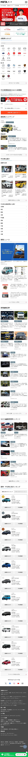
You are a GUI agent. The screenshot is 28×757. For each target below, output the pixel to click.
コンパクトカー (8, 700)
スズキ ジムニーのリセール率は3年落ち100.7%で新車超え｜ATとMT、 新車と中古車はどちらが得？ (18, 384)
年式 (2, 107)
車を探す (20, 29)
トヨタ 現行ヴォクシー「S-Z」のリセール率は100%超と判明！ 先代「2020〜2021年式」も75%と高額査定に (18, 395)
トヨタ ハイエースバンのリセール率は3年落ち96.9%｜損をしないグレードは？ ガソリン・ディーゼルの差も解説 (20, 324)
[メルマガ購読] (22, 683)
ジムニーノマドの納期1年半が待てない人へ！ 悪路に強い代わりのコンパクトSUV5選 (7, 344)
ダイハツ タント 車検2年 (20, 174)
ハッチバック (15, 700)
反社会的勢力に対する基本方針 (15, 743)
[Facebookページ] (9, 683)
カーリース (22, 5)
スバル (20, 692)
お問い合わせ (11, 741)
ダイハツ (5, 694)
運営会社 (2, 741)
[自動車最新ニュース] (5, 683)
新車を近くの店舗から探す (21, 34)
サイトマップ (7, 744)
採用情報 (6, 741)
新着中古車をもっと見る (14, 200)
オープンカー (14, 703)
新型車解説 (13, 352)
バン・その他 (13, 705)
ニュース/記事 (4, 717)
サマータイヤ (12, 715)
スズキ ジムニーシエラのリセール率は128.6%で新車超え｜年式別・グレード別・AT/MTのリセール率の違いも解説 (18, 375)
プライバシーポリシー (5, 743)
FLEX (15, 735)
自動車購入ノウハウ (12, 136)
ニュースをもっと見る (14, 302)
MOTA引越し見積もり (13, 729)
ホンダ (13, 692)
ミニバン (20, 702)
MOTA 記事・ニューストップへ (14, 413)
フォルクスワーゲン (17, 696)
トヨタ (2, 692)
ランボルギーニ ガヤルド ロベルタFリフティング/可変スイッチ (20, 191)
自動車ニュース (4, 719)
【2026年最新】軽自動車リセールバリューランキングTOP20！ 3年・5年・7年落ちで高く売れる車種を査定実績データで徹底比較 (17, 140)
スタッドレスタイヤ (5, 715)
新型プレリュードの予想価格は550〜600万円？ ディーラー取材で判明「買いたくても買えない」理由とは (18, 445)
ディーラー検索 (21, 709)
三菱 (2, 694)
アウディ (24, 696)
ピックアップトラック (5, 705)
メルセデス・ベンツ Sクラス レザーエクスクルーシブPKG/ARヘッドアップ (7, 191)
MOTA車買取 (3, 5)
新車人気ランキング (5, 711)
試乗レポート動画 (4, 721)
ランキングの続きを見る (14, 674)
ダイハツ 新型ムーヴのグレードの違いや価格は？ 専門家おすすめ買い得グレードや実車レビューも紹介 (18, 465)
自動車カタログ (10, 5)
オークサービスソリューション (7, 735)
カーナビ (18, 715)
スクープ (16, 432)
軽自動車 (2, 700)
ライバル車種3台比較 (5, 723)
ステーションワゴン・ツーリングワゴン (9, 702)
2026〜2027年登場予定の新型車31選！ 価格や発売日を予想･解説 (7, 435)
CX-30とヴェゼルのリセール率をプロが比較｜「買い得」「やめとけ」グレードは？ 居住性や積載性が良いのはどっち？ (7, 325)
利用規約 (16, 741)
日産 (10, 692)
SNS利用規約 (21, 741)
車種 (2, 103)
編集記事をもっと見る (14, 481)
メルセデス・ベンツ (5, 696)
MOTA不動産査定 (4, 729)
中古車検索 (17, 5)
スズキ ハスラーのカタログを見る (14, 154)
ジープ (12, 698)
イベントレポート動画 (21, 723)
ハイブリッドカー (21, 703)
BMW (11, 696)
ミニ (2, 698)
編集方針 (2, 744)
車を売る (7, 29)
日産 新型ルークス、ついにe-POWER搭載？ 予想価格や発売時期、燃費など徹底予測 (18, 474)
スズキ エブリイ (5, 174)
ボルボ (5, 698)
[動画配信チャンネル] (18, 683)
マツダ (17, 692)
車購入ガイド (13, 461)
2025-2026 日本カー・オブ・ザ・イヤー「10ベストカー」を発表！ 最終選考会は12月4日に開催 (20, 277)
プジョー (16, 698)
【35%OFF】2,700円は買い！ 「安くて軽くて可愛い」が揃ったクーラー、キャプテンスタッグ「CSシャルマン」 (18, 285)
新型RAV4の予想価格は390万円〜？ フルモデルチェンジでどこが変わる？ (20, 435)
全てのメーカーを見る (14, 83)
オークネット (3, 733)
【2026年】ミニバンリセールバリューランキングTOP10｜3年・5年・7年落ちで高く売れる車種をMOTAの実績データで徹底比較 (18, 405)
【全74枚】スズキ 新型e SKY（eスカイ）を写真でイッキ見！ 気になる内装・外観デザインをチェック (18, 355)
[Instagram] (14, 683)
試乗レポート (16, 719)
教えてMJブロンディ (5, 724)
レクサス (6, 692)
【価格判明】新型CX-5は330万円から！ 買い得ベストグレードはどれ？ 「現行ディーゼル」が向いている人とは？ (14, 454)
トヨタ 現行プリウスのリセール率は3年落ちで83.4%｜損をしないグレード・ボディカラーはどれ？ (20, 345)
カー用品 (3, 713)
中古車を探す (7, 34)
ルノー (8, 698)
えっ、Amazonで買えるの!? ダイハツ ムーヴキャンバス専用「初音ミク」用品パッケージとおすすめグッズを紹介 (7, 277)
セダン (20, 700)
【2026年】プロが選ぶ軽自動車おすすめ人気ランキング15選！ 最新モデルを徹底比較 (17, 148)
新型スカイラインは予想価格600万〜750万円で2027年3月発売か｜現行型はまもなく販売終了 (18, 24)
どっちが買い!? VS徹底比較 (14, 721)
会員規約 (23, 743)
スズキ (24, 692)
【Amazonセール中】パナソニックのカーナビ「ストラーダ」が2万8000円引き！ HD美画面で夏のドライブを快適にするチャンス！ (18, 294)
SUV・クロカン (4, 703)
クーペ (9, 703)
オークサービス (10, 733)
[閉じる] (26, 752)
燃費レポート (13, 723)
